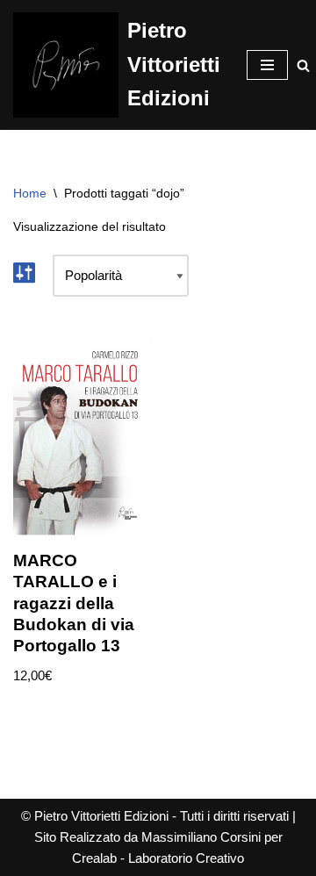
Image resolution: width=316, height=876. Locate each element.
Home (30, 193)
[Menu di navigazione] (267, 65)
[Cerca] (303, 65)
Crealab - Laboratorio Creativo (158, 858)
